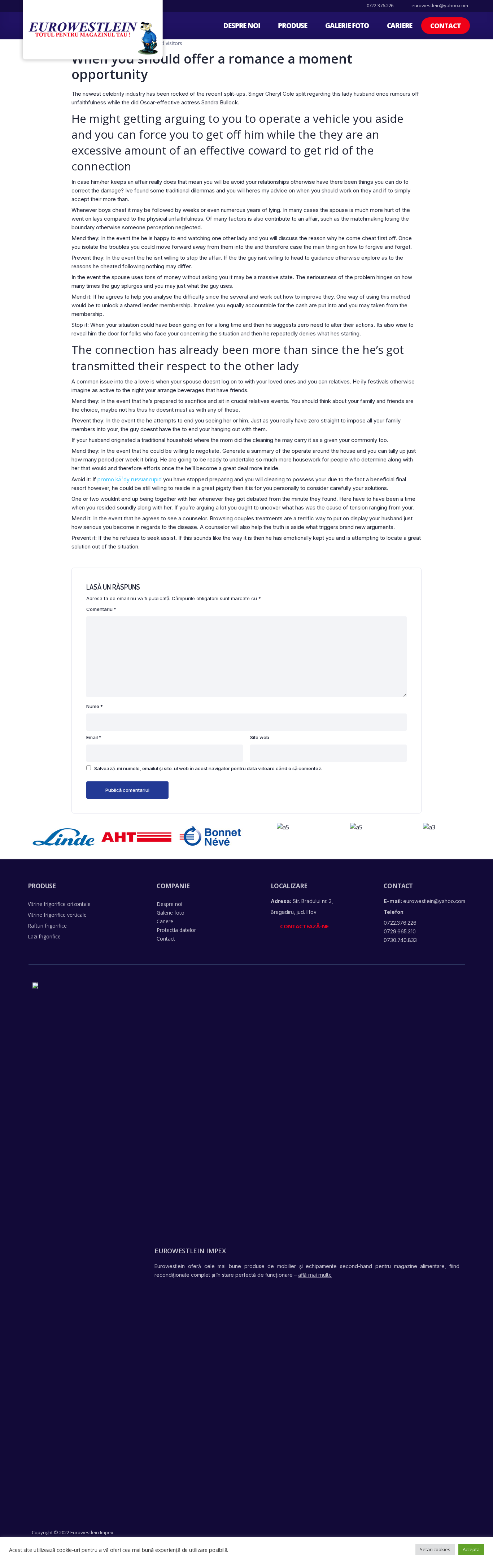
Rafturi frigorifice (47, 925)
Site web (259, 737)
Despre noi (241, 25)
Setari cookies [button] (435, 1549)
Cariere (400, 25)
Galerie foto (347, 25)
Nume (94, 706)
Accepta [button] (471, 1549)
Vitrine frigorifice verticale (57, 914)
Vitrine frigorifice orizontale (59, 904)
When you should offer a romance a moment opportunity (211, 66)
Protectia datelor (176, 930)
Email (93, 737)
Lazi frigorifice (44, 936)
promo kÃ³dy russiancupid (129, 479)
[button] (445, 25)
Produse (292, 25)
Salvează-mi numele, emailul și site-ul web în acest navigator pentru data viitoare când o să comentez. (208, 768)
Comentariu (101, 609)
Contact (166, 938)
